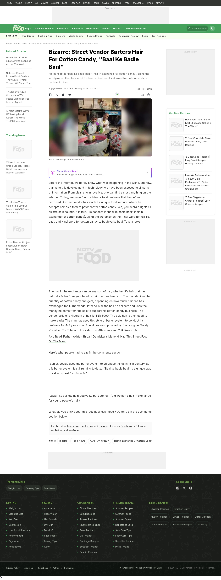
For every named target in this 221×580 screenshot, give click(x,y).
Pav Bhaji (202, 524)
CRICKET (55, 3)
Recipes (76, 28)
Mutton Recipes (159, 516)
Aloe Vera (49, 508)
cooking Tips (45, 36)
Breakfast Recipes (182, 524)
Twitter (59, 430)
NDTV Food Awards (136, 28)
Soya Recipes (87, 530)
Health (117, 28)
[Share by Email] (142, 94)
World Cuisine (76, 36)
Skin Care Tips (123, 530)
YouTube (74, 430)
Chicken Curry (182, 509)
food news (73, 426)
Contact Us (69, 568)
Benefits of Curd (124, 524)
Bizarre (63, 440)
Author (56, 568)
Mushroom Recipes (90, 524)
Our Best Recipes (179, 113)
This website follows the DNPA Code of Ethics (140, 568)
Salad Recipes (87, 513)
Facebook (126, 426)
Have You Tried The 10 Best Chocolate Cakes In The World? (198, 123)
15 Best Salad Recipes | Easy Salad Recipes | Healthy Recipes (197, 160)
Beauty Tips (50, 541)
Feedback (43, 568)
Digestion (14, 541)
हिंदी (36, 3)
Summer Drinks (123, 519)
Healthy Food (16, 535)
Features (62, 28)
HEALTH (86, 3)
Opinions (60, 36)
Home (9, 43)
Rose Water (50, 513)
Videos (106, 28)
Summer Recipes (124, 508)
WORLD (19, 3)
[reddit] (69, 94)
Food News (28, 36)
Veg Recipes (85, 503)
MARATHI (160, 3)
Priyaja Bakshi (55, 88)
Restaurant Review (129, 36)
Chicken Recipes (160, 509)
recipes (103, 426)
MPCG (150, 3)
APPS (127, 3)
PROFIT (28, 3)
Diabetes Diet (16, 513)
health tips (87, 426)
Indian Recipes (159, 503)
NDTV (9, 3)
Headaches (15, 546)
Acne (47, 546)
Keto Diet (13, 519)
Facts (145, 36)
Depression (15, 524)
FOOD (64, 3)
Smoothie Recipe (124, 541)
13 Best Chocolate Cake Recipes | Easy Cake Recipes (198, 141)
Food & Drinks (94, 36)
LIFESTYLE (75, 3)
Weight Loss (14, 488)
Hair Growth (50, 519)
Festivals (110, 36)
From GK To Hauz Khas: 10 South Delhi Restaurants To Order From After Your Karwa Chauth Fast (197, 182)
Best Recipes (159, 36)
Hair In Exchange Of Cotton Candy (133, 440)
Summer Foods (123, 513)
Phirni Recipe (122, 546)
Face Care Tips (123, 535)
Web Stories (92, 28)
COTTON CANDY (99, 440)
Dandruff (48, 530)
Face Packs (50, 535)
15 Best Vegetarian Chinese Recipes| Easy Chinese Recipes (197, 200)
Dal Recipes (86, 535)
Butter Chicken (203, 516)
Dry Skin (48, 524)
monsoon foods (43, 28)
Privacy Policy (13, 568)
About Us (28, 568)
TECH (96, 3)
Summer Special (124, 503)
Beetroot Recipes (89, 546)
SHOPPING (117, 3)
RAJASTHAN (138, 3)
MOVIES (44, 3)
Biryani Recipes (181, 516)
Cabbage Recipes (89, 541)
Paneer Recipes (88, 519)
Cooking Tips (32, 488)
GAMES (105, 3)
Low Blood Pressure (19, 530)
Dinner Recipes (88, 508)
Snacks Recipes (88, 552)
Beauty (47, 503)
